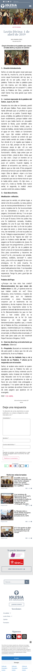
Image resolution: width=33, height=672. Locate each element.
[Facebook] (4, 2)
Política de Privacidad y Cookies (4, 668)
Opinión (5, 619)
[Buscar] (27, 582)
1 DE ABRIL (9, 396)
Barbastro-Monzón (6, 478)
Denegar (16, 662)
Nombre (6, 438)
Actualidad (4, 511)
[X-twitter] (6, 2)
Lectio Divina (16, 27)
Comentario (7, 418)
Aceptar (16, 658)
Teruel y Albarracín (6, 494)
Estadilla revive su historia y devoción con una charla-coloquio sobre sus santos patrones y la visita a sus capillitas (22, 482)
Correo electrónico (9, 444)
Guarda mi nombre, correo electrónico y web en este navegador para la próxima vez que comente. (16, 453)
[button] (30, 642)
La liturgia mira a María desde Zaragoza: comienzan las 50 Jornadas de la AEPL (22, 513)
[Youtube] (8, 2)
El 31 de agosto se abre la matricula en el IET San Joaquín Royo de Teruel (22, 529)
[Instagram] (11, 2)
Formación (6, 622)
